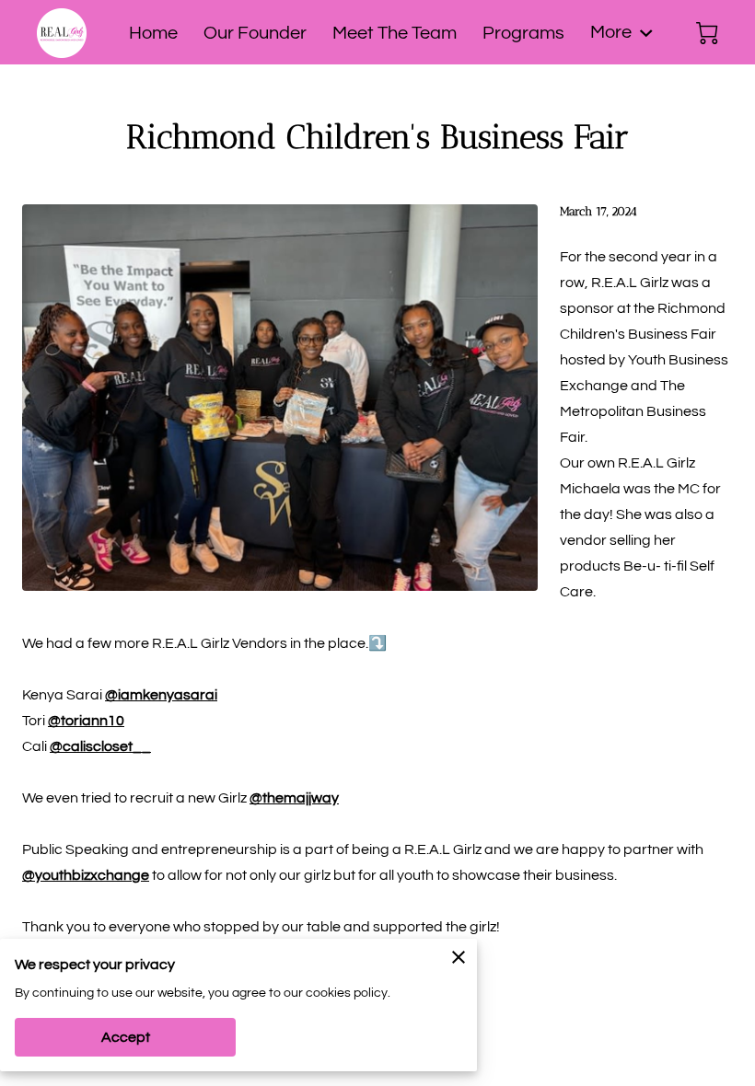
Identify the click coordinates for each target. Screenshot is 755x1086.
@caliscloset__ (100, 746)
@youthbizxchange (85, 875)
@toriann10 (86, 720)
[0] (707, 33)
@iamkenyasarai (161, 694)
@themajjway (294, 798)
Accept (125, 1037)
